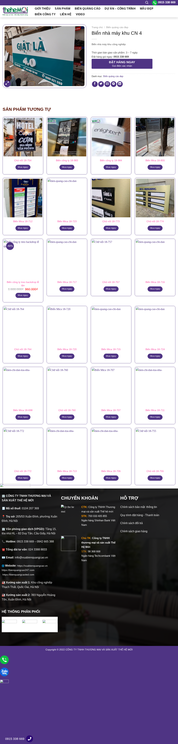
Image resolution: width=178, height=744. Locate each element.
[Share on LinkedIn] (120, 84)
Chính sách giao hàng (133, 531)
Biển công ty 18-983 (67, 160)
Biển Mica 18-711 (155, 410)
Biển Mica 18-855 (155, 160)
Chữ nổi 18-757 (111, 282)
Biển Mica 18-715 (111, 349)
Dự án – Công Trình (120, 8)
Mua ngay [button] (23, 295)
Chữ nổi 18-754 (22, 160)
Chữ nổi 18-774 (155, 221)
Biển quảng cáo (87, 8)
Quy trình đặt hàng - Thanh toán (139, 515)
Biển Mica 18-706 (111, 471)
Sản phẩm (62, 8)
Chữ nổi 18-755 (155, 471)
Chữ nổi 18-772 (22, 471)
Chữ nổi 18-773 (111, 221)
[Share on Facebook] (95, 84)
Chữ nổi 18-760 (67, 410)
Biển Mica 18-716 (155, 282)
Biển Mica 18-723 (67, 221)
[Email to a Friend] (107, 84)
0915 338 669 (14, 739)
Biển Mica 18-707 (111, 410)
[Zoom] (7, 83)
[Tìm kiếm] (146, 2)
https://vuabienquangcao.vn (33, 565)
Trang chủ (97, 27)
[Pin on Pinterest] (113, 84)
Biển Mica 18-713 (67, 471)
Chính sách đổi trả (131, 523)
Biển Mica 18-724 (155, 349)
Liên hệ (65, 14)
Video (80, 14)
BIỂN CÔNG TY (45, 14)
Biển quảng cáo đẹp (117, 27)
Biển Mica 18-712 (23, 221)
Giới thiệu (42, 8)
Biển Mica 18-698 (23, 410)
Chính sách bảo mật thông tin (138, 506)
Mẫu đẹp (146, 8)
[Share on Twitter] (101, 84)
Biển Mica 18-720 (67, 349)
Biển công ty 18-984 (111, 160)
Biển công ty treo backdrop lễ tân (23, 284)
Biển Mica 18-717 (67, 282)
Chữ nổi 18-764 (22, 349)
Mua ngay (23, 167)
